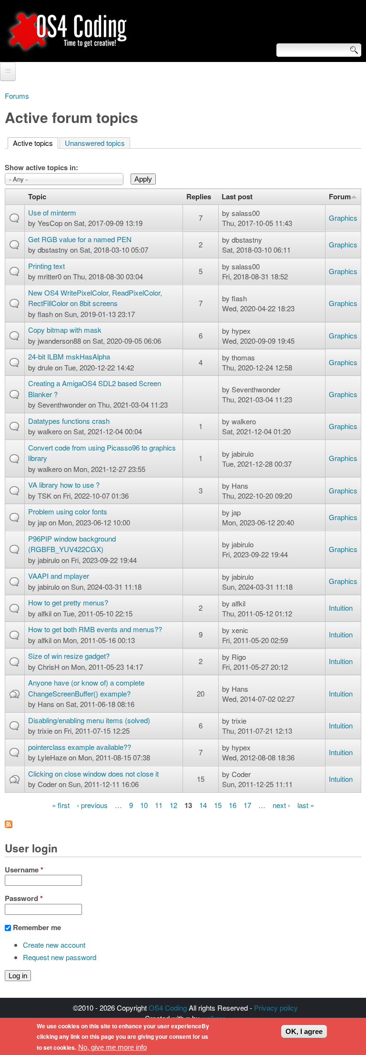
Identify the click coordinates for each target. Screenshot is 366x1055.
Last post (237, 196)
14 (203, 805)
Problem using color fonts (67, 511)
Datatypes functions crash (69, 421)
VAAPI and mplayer (58, 576)
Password (24, 898)
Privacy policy (276, 1008)
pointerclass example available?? (79, 747)
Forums (17, 96)
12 (173, 805)
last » (305, 805)
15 (218, 805)
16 (232, 805)
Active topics (35, 143)
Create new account (54, 945)
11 (159, 805)
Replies (198, 196)
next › (281, 805)
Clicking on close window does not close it (93, 773)
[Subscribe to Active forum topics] (8, 825)
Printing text (46, 266)
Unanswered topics (95, 143)
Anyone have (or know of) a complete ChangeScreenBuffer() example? (86, 687)
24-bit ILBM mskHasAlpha (69, 356)
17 (247, 805)
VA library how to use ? (64, 485)
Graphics (343, 218)
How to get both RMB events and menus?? (95, 629)
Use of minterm (52, 212)
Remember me (37, 927)
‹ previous (92, 805)
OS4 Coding (168, 1008)
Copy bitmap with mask (65, 330)
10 (144, 805)
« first (61, 805)
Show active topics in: (41, 167)
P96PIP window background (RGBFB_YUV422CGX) (72, 543)
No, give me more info (112, 1047)
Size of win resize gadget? (69, 656)
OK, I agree (304, 1031)
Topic (37, 196)
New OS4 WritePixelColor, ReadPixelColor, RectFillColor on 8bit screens (95, 297)
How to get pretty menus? (68, 602)
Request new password (59, 957)
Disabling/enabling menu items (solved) (89, 720)
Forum (340, 196)
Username (24, 869)
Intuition (341, 608)
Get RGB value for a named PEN (80, 239)
